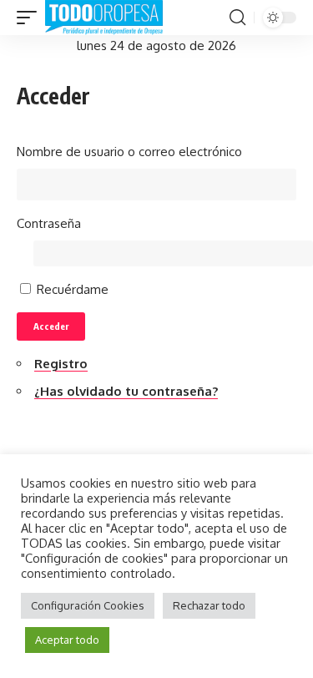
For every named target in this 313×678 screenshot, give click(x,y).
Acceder (50, 326)
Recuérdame (73, 289)
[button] (31, 17)
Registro (61, 364)
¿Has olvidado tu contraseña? (126, 391)
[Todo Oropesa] (104, 17)
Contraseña (49, 223)
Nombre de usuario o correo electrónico (129, 151)
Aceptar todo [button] (67, 639)
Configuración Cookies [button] (87, 605)
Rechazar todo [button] (209, 605)
